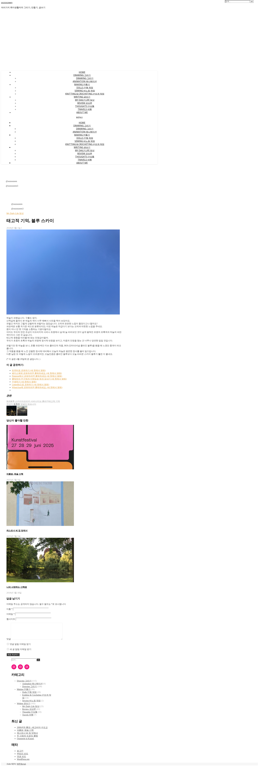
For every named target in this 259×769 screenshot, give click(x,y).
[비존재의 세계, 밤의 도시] (11, 415)
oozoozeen (6, 2)
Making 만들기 (82, 84)
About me (82, 112)
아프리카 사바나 (29, 401)
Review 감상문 (84, 103)
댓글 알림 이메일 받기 (20, 644)
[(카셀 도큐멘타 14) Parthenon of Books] (22, 415)
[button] (63, 271)
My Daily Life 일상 (84, 99)
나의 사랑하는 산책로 (16, 587)
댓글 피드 (21, 756)
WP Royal (21, 764)
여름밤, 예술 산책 (14, 474)
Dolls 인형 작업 (84, 87)
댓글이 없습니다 (28, 404)
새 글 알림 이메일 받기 (20, 649)
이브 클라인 (43, 401)
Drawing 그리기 (82, 75)
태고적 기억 (54, 401)
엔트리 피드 (22, 754)
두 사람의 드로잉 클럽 (27, 736)
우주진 (16, 404)
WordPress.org (23, 759)
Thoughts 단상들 (84, 106)
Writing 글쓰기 (82, 96)
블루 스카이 (16, 401)
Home (82, 72)
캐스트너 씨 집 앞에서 (17, 530)
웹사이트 (10, 619)
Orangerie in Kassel (25, 738)
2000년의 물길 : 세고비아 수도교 (32, 727)
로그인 (20, 751)
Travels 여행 (85, 109)
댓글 (8, 639)
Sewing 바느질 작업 (85, 90)
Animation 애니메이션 (85, 81)
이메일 (10, 614)
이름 (9, 609)
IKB (8, 401)
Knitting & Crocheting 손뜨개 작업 (84, 93)
